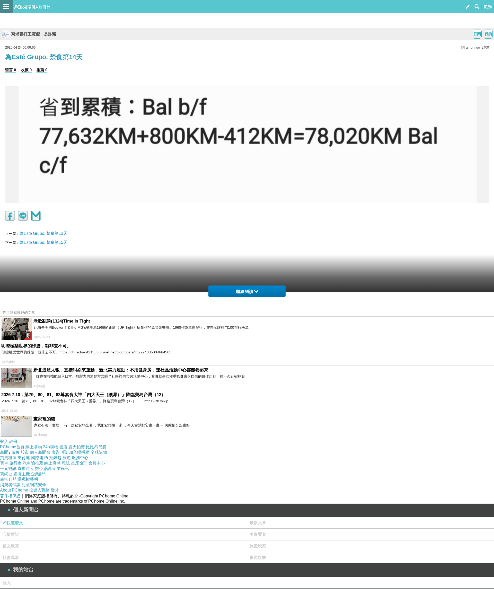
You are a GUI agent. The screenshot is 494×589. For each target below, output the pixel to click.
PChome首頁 (12, 447)
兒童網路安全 (34, 485)
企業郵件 (39, 474)
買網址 (6, 474)
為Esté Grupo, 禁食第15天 (43, 242)
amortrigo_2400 (477, 47)
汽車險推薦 (33, 463)
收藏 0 (26, 70)
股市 (25, 452)
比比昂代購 (96, 447)
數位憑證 (43, 468)
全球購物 (99, 452)
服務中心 (80, 458)
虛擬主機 (21, 474)
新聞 (4, 452)
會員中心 (97, 463)
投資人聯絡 (39, 490)
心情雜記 (11, 534)
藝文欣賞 (11, 546)
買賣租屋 (8, 458)
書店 (63, 447)
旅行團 (15, 463)
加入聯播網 (79, 452)
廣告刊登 (59, 452)
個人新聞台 (40, 452)
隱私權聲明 (27, 479)
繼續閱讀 (244, 291)
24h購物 (50, 447)
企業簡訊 (60, 468)
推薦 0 (42, 70)
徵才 (55, 490)
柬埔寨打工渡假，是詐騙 (33, 34)
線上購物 (33, 447)
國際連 (37, 458)
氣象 (15, 452)
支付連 (23, 458)
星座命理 (79, 463)
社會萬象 (11, 557)
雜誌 (66, 463)
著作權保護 (10, 496)
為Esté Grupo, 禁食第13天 (43, 233)
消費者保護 (10, 485)
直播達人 (25, 468)
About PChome (14, 490)
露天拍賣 (76, 447)
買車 (4, 463)
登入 (4, 441)
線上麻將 (52, 463)
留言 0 (10, 70)
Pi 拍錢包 (52, 458)
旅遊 (67, 458)
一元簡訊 (8, 468)
